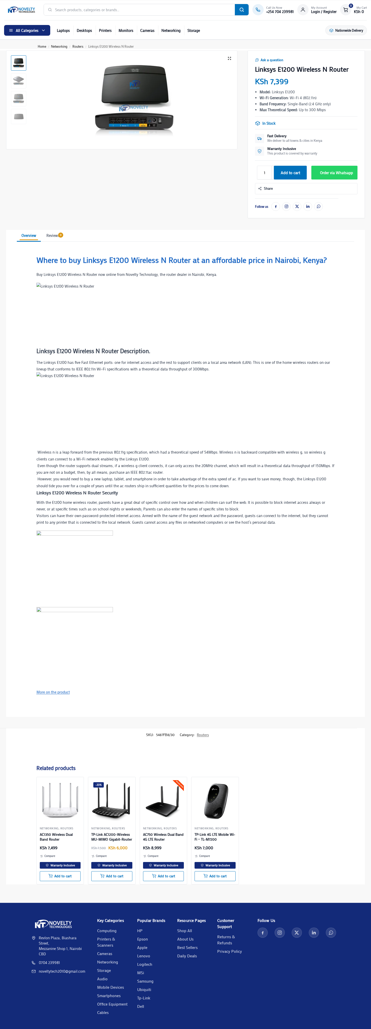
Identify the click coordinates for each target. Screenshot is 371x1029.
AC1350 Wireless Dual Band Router (56, 836)
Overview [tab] (28, 235)
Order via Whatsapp (336, 172)
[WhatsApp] (318, 206)
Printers (105, 30)
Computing (107, 930)
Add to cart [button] (63, 876)
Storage (193, 30)
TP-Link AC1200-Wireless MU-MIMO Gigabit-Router (111, 836)
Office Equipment (112, 1004)
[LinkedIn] (307, 206)
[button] (353, 9)
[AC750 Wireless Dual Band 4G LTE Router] (163, 800)
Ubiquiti (144, 989)
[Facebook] (275, 206)
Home (42, 46)
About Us (185, 939)
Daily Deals (187, 955)
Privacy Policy (229, 951)
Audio (102, 978)
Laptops (63, 30)
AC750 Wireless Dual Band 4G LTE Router (163, 836)
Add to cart (290, 172)
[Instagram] (286, 206)
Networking (171, 30)
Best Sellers (187, 947)
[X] (297, 206)
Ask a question (272, 60)
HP (140, 930)
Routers (77, 46)
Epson (142, 939)
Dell (140, 1006)
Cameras (147, 30)
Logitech (144, 964)
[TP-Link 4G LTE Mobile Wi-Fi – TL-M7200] (215, 800)
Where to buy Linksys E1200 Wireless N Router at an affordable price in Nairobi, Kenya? (181, 260)
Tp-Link (143, 997)
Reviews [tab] (53, 235)
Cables (103, 1012)
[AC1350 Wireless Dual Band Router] (60, 800)
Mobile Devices (110, 987)
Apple (142, 947)
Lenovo (143, 955)
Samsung (145, 981)
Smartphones (109, 995)
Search (242, 9)
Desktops (84, 30)
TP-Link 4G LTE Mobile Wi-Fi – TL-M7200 (215, 836)
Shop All (184, 930)
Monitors (126, 30)
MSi (140, 972)
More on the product (53, 691)
